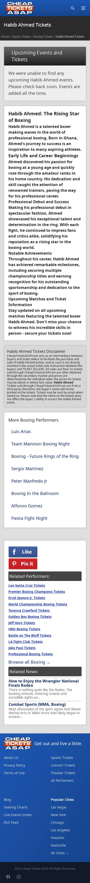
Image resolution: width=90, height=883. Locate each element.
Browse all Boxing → (29, 662)
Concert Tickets (63, 765)
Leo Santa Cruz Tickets (26, 585)
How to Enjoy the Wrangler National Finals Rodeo (43, 683)
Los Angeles (60, 830)
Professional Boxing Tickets (30, 654)
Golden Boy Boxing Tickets (30, 617)
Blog (7, 799)
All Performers (62, 780)
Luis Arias (21, 431)
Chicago (57, 822)
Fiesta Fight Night (29, 518)
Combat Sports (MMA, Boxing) (37, 704)
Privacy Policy (14, 765)
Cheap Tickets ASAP (35, 869)
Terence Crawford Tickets (29, 610)
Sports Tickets (21, 37)
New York (58, 814)
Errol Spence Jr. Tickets (26, 598)
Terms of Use (14, 773)
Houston (57, 837)
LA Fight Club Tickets (25, 642)
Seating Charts (16, 807)
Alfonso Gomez (26, 506)
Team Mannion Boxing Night (40, 444)
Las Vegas (59, 807)
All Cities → (60, 853)
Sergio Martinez (27, 468)
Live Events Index (18, 814)
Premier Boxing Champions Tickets (36, 592)
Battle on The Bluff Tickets (29, 635)
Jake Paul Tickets (22, 648)
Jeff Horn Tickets (21, 623)
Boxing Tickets (43, 37)
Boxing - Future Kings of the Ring (45, 456)
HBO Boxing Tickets (24, 629)
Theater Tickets (63, 773)
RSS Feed (11, 822)
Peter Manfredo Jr (29, 481)
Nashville (58, 845)
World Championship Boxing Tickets (37, 604)
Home (5, 37)
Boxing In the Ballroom (35, 493)
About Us (11, 757)
